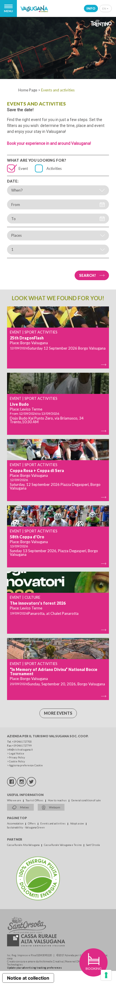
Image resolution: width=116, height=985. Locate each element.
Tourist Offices (35, 800)
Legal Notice (16, 753)
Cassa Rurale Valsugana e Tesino (63, 844)
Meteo (24, 807)
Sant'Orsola (93, 844)
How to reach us (57, 800)
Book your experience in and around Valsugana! (49, 143)
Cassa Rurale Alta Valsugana (23, 844)
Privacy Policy (17, 757)
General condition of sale (86, 800)
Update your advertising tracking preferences (34, 967)
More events (58, 713)
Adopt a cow (77, 823)
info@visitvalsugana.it (20, 749)
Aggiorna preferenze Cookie (26, 765)
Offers (32, 823)
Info (90, 8)
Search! (87, 275)
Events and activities (53, 823)
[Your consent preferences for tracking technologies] (106, 975)
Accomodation (15, 823)
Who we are (14, 800)
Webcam (54, 807)
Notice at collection (28, 978)
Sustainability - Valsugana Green (25, 827)
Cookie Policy (17, 761)
